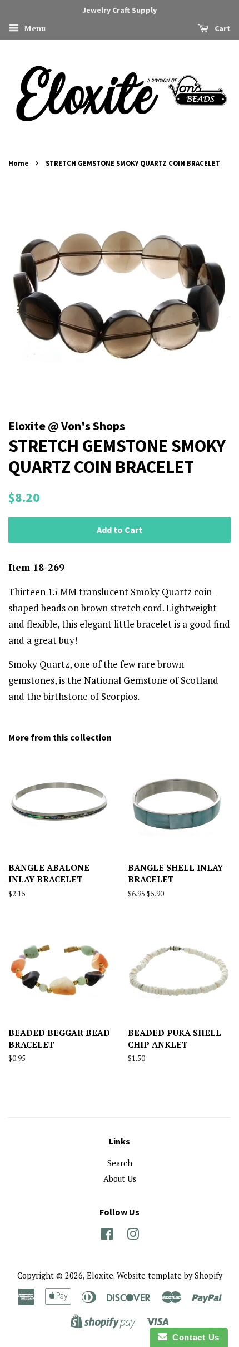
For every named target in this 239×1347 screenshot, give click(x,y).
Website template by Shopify (169, 1275)
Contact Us (193, 1337)
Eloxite (100, 1275)
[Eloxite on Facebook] (107, 1236)
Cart (222, 28)
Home (18, 163)
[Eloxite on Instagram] (133, 1236)
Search (119, 1163)
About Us (119, 1178)
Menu (34, 28)
